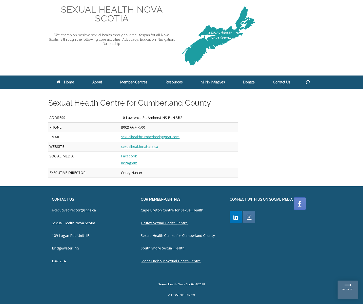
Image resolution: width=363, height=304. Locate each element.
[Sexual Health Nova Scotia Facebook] (300, 203)
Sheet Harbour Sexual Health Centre (171, 260)
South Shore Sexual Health (162, 248)
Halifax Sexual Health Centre (164, 222)
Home (69, 82)
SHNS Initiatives (213, 82)
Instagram (129, 163)
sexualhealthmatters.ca (139, 146)
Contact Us (281, 82)
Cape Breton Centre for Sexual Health (172, 210)
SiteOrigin (177, 294)
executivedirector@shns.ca (74, 210)
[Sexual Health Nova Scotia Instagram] (249, 217)
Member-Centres (133, 82)
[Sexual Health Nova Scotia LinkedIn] (236, 217)
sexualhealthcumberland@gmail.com (150, 136)
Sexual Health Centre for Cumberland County (178, 235)
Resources (174, 82)
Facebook (129, 156)
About (97, 82)
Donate (249, 82)
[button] (307, 82)
